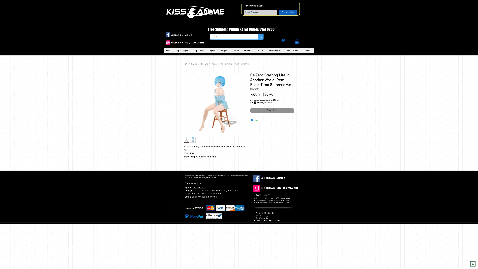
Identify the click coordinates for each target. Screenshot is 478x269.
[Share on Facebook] (251, 120)
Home (186, 64)
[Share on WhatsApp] (256, 120)
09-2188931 (199, 187)
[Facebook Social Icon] (168, 34)
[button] (297, 41)
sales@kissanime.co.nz (204, 196)
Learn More (268, 103)
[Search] (260, 36)
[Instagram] (168, 42)
